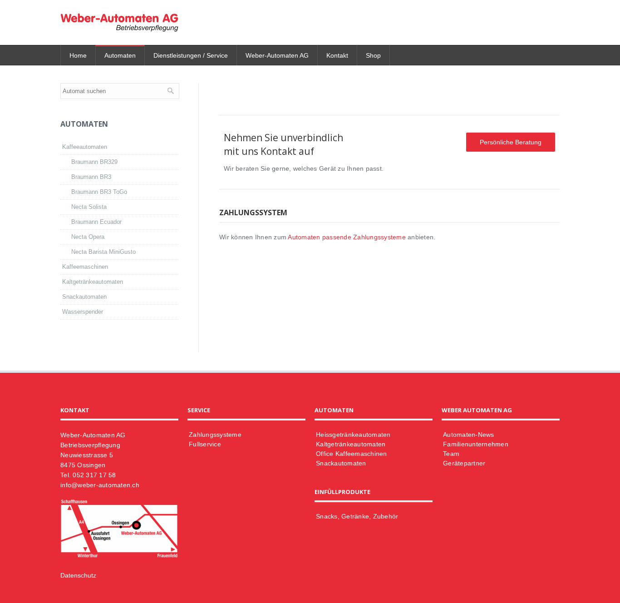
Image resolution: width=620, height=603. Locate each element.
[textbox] (119, 91)
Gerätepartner (464, 463)
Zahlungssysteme (215, 434)
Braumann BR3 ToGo (99, 191)
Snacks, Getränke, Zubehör (357, 516)
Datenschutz (78, 575)
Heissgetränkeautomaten (353, 434)
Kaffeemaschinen (85, 266)
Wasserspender (82, 311)
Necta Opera (87, 236)
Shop (373, 55)
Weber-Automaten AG (277, 55)
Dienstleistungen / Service (190, 55)
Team (451, 453)
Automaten (120, 55)
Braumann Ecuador (96, 221)
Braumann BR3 (91, 176)
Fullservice (205, 444)
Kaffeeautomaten (84, 146)
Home (78, 55)
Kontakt (337, 55)
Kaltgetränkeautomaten (92, 281)
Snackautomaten (84, 296)
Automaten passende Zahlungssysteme (347, 237)
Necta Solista (89, 206)
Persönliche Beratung (510, 142)
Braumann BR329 (94, 161)
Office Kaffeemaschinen (351, 453)
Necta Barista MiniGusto (103, 251)
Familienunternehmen (475, 444)
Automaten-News (468, 434)
